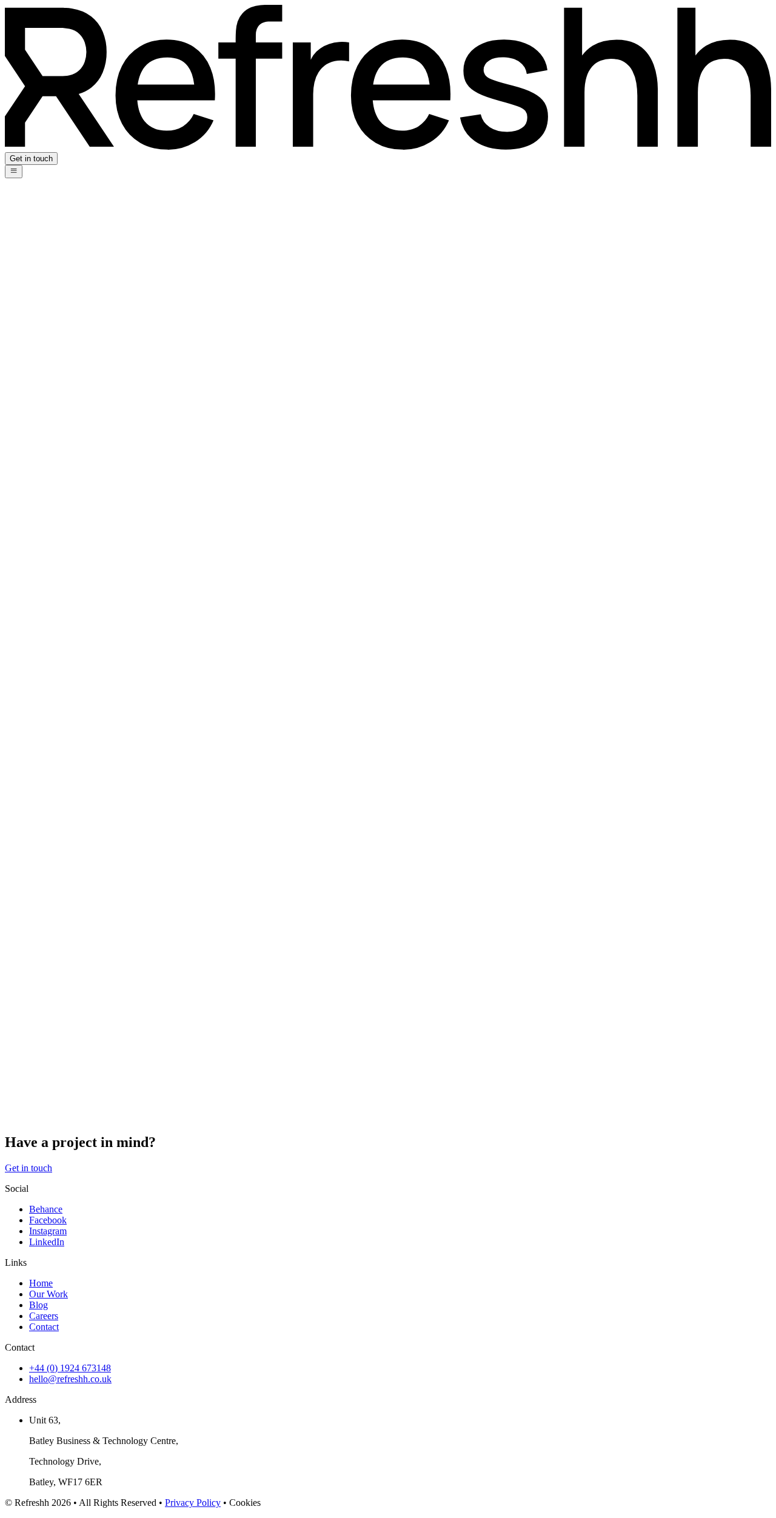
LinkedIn (46, 1242)
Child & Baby (56, 283)
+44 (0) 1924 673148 (70, 1368)
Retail (40, 348)
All (35, 250)
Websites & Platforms (70, 337)
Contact (44, 1327)
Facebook (48, 1220)
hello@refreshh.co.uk (70, 1379)
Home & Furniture (64, 326)
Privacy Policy (193, 1502)
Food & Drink (56, 304)
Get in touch (31, 158)
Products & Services (68, 294)
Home (41, 1283)
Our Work (48, 1294)
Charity (43, 272)
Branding (47, 315)
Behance (45, 1209)
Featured (45, 261)
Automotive (52, 370)
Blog (38, 1305)
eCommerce (52, 359)
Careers (43, 1316)
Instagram (48, 1231)
